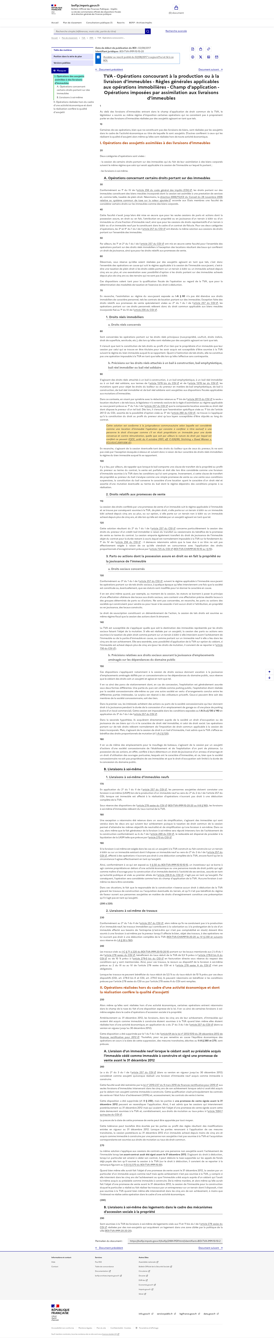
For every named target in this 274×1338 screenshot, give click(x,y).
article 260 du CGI (182, 413)
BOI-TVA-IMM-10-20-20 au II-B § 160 (188, 805)
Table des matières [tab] (63, 50)
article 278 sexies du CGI (150, 805)
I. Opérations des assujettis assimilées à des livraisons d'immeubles (69, 80)
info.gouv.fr (145, 1313)
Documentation (101, 1271)
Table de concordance (104, 1266)
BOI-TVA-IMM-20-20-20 (118, 1230)
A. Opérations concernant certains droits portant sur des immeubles (73, 90)
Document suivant (209, 69)
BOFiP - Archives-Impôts (140, 22)
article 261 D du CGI (198, 399)
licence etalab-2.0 (109, 1334)
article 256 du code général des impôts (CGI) (163, 190)
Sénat (141, 1294)
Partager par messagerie (216, 57)
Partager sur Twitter (201, 57)
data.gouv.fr (210, 1313)
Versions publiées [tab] (62, 62)
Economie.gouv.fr (146, 1285)
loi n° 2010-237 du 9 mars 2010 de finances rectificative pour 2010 (179, 1085)
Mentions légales (85, 1328)
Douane (142, 1275)
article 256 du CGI (144, 310)
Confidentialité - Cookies (120, 1328)
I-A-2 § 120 (162, 733)
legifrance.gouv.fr (188, 1313)
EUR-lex (142, 1280)
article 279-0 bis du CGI (147, 958)
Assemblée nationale (147, 1262)
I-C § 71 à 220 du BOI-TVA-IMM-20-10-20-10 (145, 951)
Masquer (61, 70)
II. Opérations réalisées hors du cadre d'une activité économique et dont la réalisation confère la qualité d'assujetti (74, 107)
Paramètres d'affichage (148, 1328)
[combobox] (99, 31)
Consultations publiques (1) (99, 22)
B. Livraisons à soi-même (70, 97)
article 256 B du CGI (169, 875)
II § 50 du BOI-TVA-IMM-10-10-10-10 (169, 864)
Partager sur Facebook (193, 57)
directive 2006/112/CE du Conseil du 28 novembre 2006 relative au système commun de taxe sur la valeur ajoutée (161, 198)
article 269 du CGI (161, 834)
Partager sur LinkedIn (208, 57)
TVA (84, 38)
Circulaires (143, 1271)
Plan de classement (72, 22)
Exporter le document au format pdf (193, 49)
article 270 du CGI (159, 837)
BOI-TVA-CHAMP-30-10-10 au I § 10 (192, 549)
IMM (91, 38)
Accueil (55, 22)
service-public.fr (165, 1313)
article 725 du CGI (160, 549)
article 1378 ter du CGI (202, 383)
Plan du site (101, 1328)
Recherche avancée (176, 31)
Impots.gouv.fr (145, 1289)
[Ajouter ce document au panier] (201, 49)
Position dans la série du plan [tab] (68, 56)
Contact (54, 1266)
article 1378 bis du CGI (162, 383)
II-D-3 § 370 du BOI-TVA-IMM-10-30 (143, 1164)
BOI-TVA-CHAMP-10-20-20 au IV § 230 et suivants (195, 937)
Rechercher (148, 31)
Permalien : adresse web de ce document (208, 49)
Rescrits (121, 22)
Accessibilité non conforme (62, 1328)
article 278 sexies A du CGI (192, 965)
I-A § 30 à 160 (124, 940)
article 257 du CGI (152, 229)
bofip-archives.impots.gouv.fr (107, 1275)
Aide (53, 1262)
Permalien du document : (109, 1241)
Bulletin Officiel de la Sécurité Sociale (154, 1266)
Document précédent (110, 69)
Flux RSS (98, 1262)
